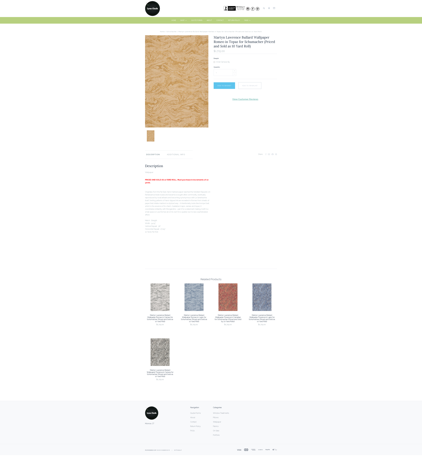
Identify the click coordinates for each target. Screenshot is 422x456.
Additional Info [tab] (176, 155)
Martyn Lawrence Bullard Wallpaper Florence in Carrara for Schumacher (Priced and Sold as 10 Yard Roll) (160, 373)
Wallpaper (217, 422)
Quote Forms (196, 20)
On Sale (216, 431)
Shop (182, 20)
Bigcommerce (163, 450)
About (209, 20)
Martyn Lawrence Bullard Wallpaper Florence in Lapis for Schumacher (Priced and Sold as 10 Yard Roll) (262, 318)
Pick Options (160, 330)
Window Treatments (221, 413)
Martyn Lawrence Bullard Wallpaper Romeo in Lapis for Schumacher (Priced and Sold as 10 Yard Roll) (194, 318)
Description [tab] (153, 155)
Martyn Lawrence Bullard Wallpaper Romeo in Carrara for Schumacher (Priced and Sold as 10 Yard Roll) (160, 318)
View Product (160, 297)
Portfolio (216, 435)
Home (173, 20)
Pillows (216, 417)
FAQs (246, 20)
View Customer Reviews (245, 99)
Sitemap (178, 450)
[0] (274, 7)
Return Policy (234, 20)
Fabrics (216, 426)
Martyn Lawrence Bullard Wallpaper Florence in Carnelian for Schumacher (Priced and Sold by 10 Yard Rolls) (228, 318)
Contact (220, 20)
